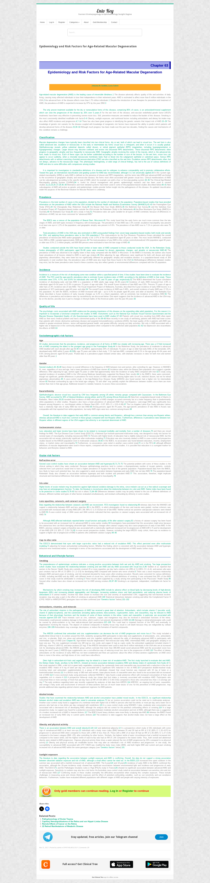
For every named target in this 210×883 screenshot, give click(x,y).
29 (60, 185)
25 (54, 185)
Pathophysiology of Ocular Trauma (57, 819)
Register (61, 22)
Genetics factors (108, 599)
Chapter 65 (71, 641)
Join (161, 837)
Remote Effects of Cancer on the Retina (59, 824)
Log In (51, 22)
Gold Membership (100, 22)
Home (42, 22)
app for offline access (105, 877)
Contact (114, 22)
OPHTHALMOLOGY (70, 847)
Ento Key (105, 11)
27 (57, 185)
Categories (74, 22)
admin (59, 847)
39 (66, 185)
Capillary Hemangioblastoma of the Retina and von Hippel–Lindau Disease (75, 821)
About (86, 22)
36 (63, 185)
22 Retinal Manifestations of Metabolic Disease (62, 826)
